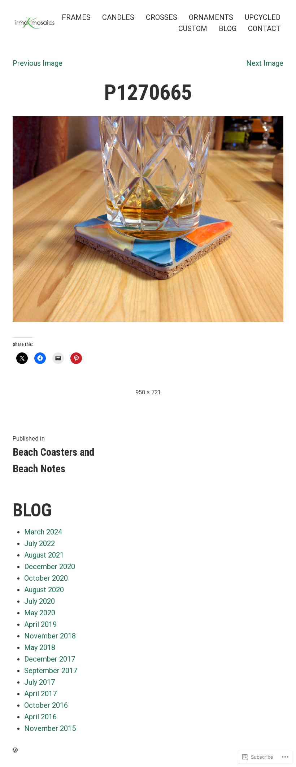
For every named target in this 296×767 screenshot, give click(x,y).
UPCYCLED (262, 17)
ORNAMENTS (211, 17)
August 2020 (44, 589)
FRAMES (76, 17)
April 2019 (40, 624)
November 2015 (50, 728)
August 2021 (44, 555)
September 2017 (50, 670)
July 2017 (39, 682)
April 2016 (40, 716)
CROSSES (161, 17)
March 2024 (43, 532)
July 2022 (39, 543)
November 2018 (50, 636)
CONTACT (264, 28)
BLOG (227, 28)
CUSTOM (192, 28)
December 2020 (49, 566)
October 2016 (46, 705)
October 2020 (46, 578)
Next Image (264, 63)
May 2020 (39, 612)
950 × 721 (148, 392)
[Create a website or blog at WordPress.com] (15, 750)
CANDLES (118, 17)
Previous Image (37, 63)
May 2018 (39, 647)
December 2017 (49, 659)
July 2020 (39, 601)
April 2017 (40, 693)
